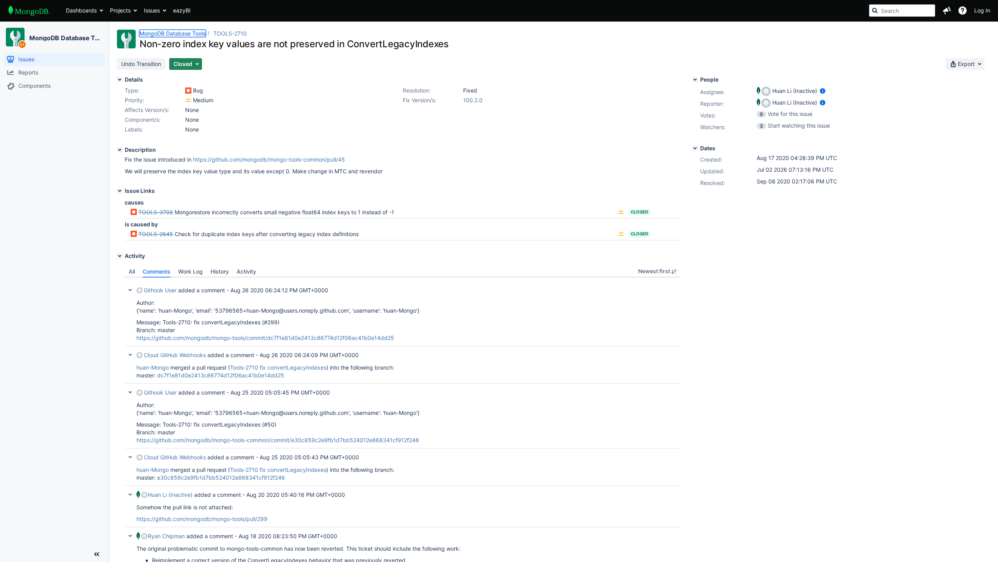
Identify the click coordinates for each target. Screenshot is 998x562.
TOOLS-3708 (155, 212)
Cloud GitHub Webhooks (175, 355)
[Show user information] (822, 90)
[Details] (119, 79)
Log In (982, 10)
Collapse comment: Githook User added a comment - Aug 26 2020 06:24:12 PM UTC (130, 290)
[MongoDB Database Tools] (15, 37)
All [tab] (132, 271)
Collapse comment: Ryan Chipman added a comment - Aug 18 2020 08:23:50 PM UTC (130, 536)
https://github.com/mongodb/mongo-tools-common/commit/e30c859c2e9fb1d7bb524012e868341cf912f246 (277, 440)
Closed (639, 212)
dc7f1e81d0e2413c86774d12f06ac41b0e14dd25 (220, 375)
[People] (695, 79)
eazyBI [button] (182, 10)
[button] (947, 10)
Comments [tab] (156, 271)
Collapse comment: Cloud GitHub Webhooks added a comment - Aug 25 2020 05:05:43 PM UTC (130, 457)
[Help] (962, 10)
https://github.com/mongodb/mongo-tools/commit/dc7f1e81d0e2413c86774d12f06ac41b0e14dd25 (265, 337)
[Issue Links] (119, 191)
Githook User (160, 290)
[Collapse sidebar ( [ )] (96, 554)
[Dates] (695, 148)
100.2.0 (473, 100)
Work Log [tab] (190, 271)
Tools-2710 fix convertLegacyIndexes (278, 367)
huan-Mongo (152, 367)
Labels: (134, 129)
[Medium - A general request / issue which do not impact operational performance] (188, 100)
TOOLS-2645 (155, 234)
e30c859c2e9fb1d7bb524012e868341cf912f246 (221, 477)
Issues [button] (152, 10)
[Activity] (119, 256)
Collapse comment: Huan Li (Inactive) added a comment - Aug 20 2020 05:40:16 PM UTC (130, 494)
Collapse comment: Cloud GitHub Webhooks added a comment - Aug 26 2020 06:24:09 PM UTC (130, 355)
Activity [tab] (246, 271)
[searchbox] (902, 10)
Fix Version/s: (419, 100)
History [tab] (220, 271)
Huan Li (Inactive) (170, 494)
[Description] (119, 150)
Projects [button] (120, 10)
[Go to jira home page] (29, 10)
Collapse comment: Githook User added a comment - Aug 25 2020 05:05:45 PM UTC (130, 392)
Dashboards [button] (81, 10)
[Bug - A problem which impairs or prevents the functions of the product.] (188, 90)
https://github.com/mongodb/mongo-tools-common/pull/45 (269, 159)
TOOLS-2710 (230, 33)
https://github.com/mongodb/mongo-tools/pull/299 (201, 519)
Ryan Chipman (166, 536)
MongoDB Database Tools (65, 38)
